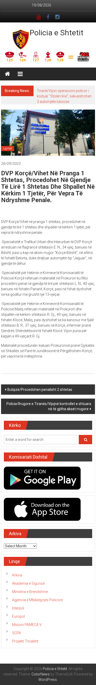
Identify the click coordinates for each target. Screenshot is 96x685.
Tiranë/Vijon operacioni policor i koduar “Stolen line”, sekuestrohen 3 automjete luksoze (64, 96)
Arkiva (17, 575)
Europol (18, 616)
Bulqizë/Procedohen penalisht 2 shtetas (39, 389)
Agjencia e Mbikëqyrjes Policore (37, 600)
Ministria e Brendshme (30, 592)
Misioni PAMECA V (27, 625)
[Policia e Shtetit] (7, 74)
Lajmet (7, 148)
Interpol (18, 608)
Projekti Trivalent (25, 641)
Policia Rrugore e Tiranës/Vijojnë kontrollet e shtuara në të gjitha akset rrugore (48, 406)
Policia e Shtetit (56, 32)
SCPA (16, 633)
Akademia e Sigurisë (28, 583)
